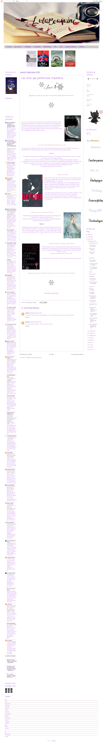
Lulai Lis (9, 194)
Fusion (90, 272)
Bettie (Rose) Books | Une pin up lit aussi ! (11, 210)
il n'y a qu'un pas (11, 292)
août (90, 338)
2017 (89, 234)
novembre (91, 331)
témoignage (7, 734)
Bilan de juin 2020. (11, 181)
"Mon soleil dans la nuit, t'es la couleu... (93, 315)
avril (90, 347)
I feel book (9, 604)
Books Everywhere (11, 656)
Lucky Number (10, 231)
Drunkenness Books (11, 308)
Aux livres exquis (11, 309)
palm (6, 724)
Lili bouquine (10, 453)
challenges (7, 706)
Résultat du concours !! (92, 249)
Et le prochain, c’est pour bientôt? (11, 261)
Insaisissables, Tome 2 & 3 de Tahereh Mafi (11, 246)
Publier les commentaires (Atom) (34, 357)
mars (90, 349)
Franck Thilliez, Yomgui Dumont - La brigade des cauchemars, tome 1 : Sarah (11, 380)
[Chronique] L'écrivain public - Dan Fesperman (11, 327)
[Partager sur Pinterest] (46, 302)
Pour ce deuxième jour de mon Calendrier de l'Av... (93, 326)
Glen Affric (9, 128)
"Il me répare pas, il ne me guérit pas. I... (93, 268)
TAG (61, 47)
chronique (7, 708)
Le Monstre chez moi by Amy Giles (11, 195)
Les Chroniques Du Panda (11, 541)
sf (5, 730)
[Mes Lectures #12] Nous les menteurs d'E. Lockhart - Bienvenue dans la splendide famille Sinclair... (11, 609)
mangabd (7, 722)
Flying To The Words (11, 243)
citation (6, 710)
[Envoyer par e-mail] (40, 302)
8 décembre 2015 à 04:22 (36, 313)
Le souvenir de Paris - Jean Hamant (11, 437)
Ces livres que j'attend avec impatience (92, 297)
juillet (90, 340)
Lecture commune (71, 47)
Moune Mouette (10, 522)
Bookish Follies (10, 503)
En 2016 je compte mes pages (93, 264)
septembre (92, 335)
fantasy (7, 720)
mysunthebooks (10, 485)
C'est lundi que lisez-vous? (92, 246)
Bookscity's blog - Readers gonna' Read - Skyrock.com (11, 661)
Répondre (27, 317)
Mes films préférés (91, 289)
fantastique (7, 718)
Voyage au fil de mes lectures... (10, 413)
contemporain (8, 714)
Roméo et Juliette (11, 164)
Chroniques (37, 47)
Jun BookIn (9, 640)
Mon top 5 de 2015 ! (11, 591)
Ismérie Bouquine (11, 162)
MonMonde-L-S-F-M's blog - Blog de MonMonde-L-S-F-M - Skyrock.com (11, 668)
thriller (6, 736)
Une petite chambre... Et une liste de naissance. (11, 525)
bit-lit (6, 701)
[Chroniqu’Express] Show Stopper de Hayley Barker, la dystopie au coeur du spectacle (11, 214)
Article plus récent (26, 354)
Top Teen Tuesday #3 (11, 642)
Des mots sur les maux (11, 589)
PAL (55, 47)
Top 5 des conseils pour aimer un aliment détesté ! (11, 488)
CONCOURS (91, 276)
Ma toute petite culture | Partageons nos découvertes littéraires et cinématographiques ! (11, 144)
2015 (89, 239)
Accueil (9, 47)
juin (90, 342)
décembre (91, 241)
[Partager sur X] (43, 302)
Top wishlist (92, 258)
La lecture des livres (11, 324)
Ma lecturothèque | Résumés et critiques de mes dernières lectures (11, 124)
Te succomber (92, 274)
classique (7, 712)
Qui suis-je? (18, 47)
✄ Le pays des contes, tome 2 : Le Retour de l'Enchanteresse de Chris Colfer (11, 507)
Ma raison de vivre (93, 243)
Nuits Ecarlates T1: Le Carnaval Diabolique (11, 360)
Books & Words (10, 341)
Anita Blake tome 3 (93, 304)
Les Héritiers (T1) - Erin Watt (11, 397)
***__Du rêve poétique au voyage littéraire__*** (11, 676)
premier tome (31, 124)
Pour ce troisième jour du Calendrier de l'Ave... (93, 320)
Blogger (54, 741)
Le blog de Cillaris (11, 557)
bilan (6, 699)
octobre (91, 333)
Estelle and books (11, 469)
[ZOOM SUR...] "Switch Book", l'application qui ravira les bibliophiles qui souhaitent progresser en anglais (11, 419)
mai (90, 345)
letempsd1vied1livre (11, 623)
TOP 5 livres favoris (92, 253)
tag (5, 732)
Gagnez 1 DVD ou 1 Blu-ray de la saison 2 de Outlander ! (11, 455)
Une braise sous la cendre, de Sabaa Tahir (11, 472)
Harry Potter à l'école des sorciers (11, 625)
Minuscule (91, 286)
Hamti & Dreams (11, 396)
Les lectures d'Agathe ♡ (10, 179)
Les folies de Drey (11, 573)
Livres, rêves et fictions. (10, 357)
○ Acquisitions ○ (10, 574)
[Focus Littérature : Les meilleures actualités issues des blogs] (93, 141)
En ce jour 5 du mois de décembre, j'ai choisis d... (93, 309)
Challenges (28, 47)
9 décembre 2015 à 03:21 (35, 322)
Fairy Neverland (10, 230)
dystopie (7, 716)
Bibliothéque (47, 47)
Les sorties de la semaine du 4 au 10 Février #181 (11, 278)
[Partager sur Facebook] (45, 302)
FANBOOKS (9, 275)
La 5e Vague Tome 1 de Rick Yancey (11, 544)
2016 (89, 237)
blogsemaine (8, 704)
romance (7, 728)
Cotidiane (9, 260)
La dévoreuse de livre (11, 436)
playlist (6, 726)
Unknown (27, 322)
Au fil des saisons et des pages (93, 282)
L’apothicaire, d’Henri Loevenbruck (11, 149)
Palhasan (27, 313)
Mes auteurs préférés (92, 293)
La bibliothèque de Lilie (11, 375)
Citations (81, 47)
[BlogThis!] (42, 302)
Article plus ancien (77, 354)
